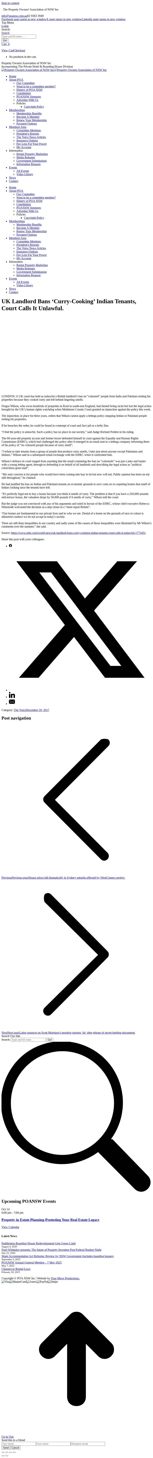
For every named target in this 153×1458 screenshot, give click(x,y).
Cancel (15, 1447)
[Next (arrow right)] (6, 1455)
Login (5, 26)
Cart (5, 44)
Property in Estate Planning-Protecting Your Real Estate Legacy (50, 1220)
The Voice (20, 710)
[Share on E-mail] (12, 703)
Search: (5, 1039)
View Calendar (10, 1227)
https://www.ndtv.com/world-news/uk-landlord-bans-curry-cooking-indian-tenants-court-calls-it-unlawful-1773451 (78, 532)
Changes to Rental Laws (15, 1269)
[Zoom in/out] (14, 1452)
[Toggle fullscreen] (10, 1452)
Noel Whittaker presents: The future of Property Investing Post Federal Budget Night (51, 1249)
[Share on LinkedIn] (12, 697)
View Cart (7, 50)
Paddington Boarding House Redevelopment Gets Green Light (38, 1243)
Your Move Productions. (65, 1278)
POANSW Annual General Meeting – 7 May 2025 (31, 1262)
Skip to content (10, 3)
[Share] (6, 1452)
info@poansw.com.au (14, 15)
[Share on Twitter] (80, 690)
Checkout (19, 50)
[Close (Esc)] (2, 1452)
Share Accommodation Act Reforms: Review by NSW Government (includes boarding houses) (57, 1256)
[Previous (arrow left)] (2, 1455)
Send (6, 1447)
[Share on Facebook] (10, 546)
